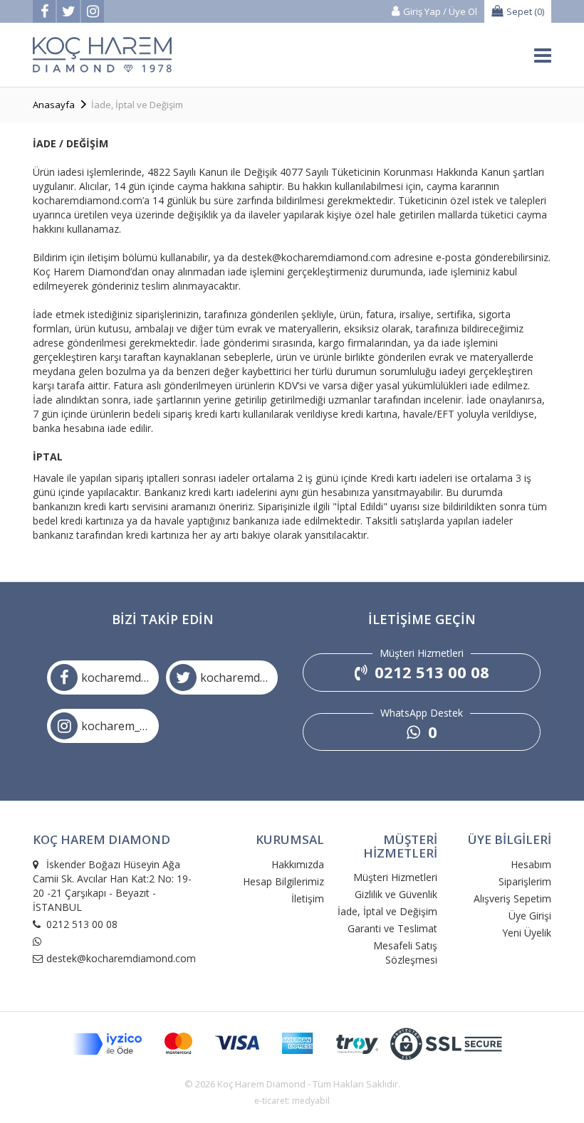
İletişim (307, 898)
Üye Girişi (530, 915)
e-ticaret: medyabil (292, 1101)
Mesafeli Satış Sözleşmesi (405, 952)
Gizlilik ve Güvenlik (396, 894)
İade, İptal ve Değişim (387, 911)
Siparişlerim (525, 881)
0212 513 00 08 (429, 671)
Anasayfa (54, 104)
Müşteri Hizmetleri (395, 877)
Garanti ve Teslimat (392, 928)
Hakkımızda (297, 864)
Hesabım (531, 864)
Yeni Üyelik (526, 932)
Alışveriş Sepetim (512, 898)
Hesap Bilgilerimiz (283, 881)
